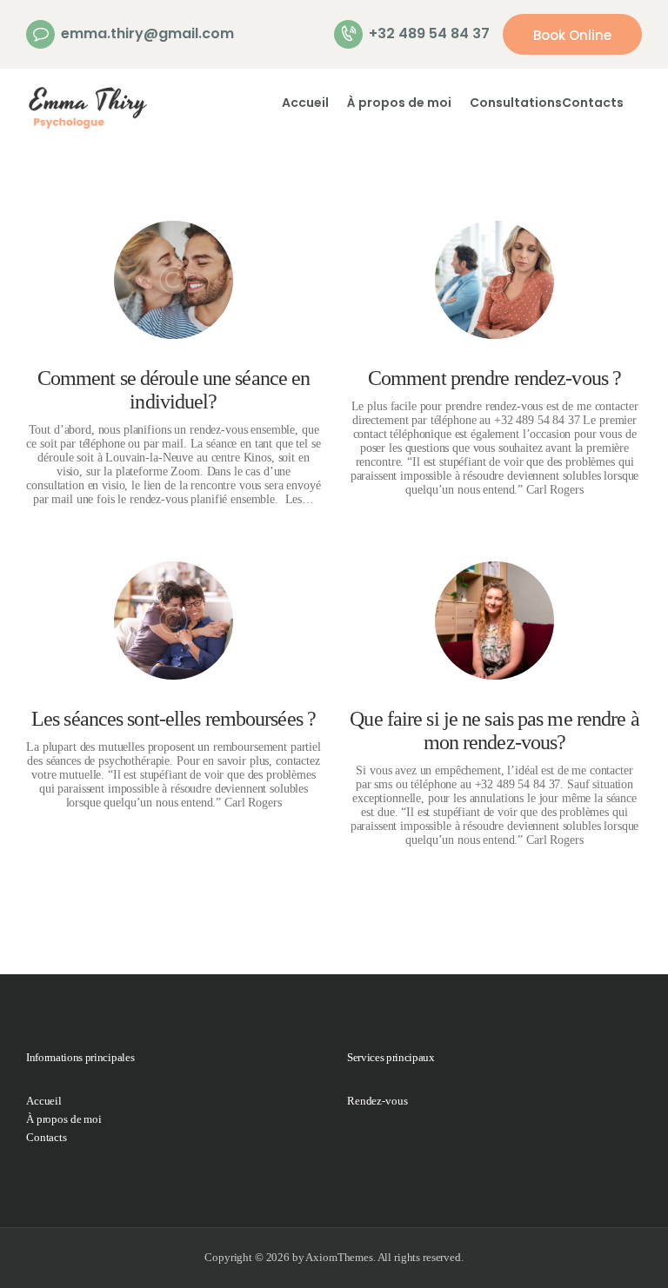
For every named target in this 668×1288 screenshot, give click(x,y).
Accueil (44, 1100)
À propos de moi (64, 1118)
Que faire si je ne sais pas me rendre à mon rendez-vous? (494, 730)
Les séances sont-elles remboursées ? (173, 718)
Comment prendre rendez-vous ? (494, 378)
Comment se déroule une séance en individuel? (174, 390)
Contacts (46, 1137)
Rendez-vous (377, 1100)
